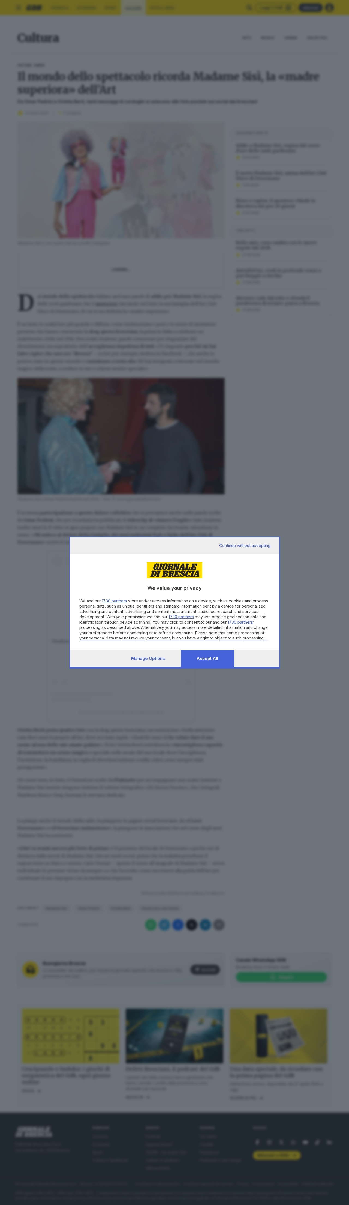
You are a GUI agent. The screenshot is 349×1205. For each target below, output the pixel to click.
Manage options (148, 658)
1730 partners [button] (114, 600)
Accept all (207, 658)
